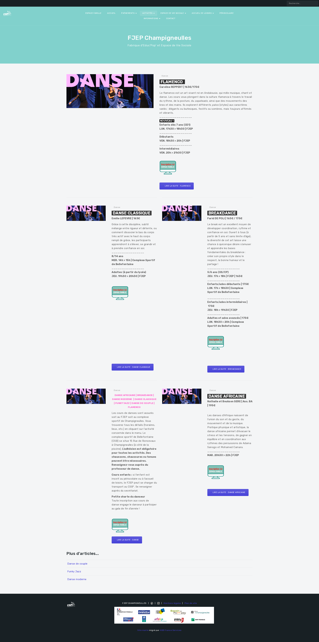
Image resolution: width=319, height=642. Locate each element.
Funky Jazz (74, 571)
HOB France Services (171, 630)
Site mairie (143, 630)
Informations (151, 18)
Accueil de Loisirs (202, 13)
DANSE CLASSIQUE (146, 399)
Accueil (111, 13)
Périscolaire (226, 13)
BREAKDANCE (145, 395)
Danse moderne (77, 579)
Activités (147, 13)
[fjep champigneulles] (7, 13)
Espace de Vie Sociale (172, 13)
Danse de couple (77, 563)
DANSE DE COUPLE (142, 403)
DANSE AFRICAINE (125, 395)
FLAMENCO (134, 407)
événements (128, 13)
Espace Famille (93, 13)
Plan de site (191, 603)
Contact (170, 18)
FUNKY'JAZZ (122, 403)
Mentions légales (172, 603)
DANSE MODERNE (122, 399)
